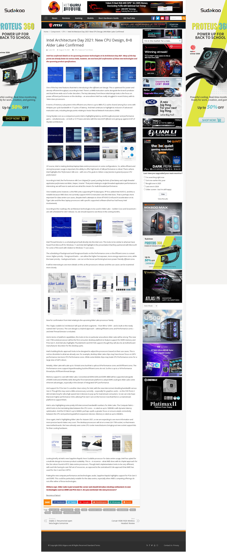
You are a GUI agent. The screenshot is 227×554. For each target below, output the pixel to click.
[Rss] (147, 545)
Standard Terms (93, 545)
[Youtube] (162, 18)
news (48, 513)
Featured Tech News (85, 50)
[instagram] (157, 545)
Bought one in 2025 (153, 183)
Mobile (90, 18)
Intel (133, 510)
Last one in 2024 (152, 186)
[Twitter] (158, 18)
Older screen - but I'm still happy (158, 189)
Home (46, 18)
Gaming (78, 18)
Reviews (66, 18)
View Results (163, 199)
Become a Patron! (53, 495)
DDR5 (84, 510)
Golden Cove (109, 510)
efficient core (95, 510)
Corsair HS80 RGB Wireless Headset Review (123, 521)
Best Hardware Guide (109, 18)
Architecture (67, 510)
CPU (64, 31)
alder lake (54, 510)
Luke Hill (52, 50)
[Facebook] (153, 18)
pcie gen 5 (57, 513)
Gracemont (122, 510)
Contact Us (168, 545)
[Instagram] (167, 18)
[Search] (184, 18)
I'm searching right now (155, 177)
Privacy (176, 545)
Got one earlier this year (155, 180)
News (54, 18)
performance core (72, 513)
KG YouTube (129, 18)
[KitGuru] (64, 6)
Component (55, 31)
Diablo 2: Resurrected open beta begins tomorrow (60, 521)
